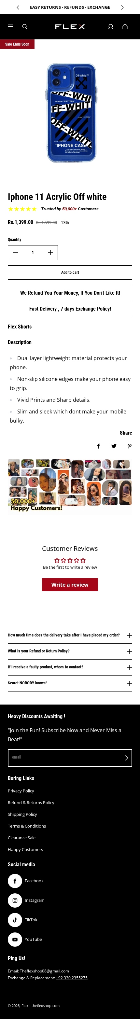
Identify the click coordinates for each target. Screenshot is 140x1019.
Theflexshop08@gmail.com (44, 971)
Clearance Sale (21, 838)
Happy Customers (25, 849)
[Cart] (125, 27)
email (16, 757)
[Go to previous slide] (18, 7)
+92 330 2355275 (72, 978)
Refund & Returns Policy (31, 802)
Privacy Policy (21, 791)
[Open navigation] (15, 27)
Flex (24, 1005)
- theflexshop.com (44, 1005)
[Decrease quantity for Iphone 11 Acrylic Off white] (15, 252)
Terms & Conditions (27, 826)
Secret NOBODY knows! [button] (27, 682)
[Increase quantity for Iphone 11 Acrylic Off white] (50, 252)
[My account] (111, 27)
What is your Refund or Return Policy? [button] (39, 651)
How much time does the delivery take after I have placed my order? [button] (64, 635)
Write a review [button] (70, 584)
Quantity (14, 239)
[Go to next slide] (122, 7)
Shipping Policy (22, 814)
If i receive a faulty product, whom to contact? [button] (45, 666)
